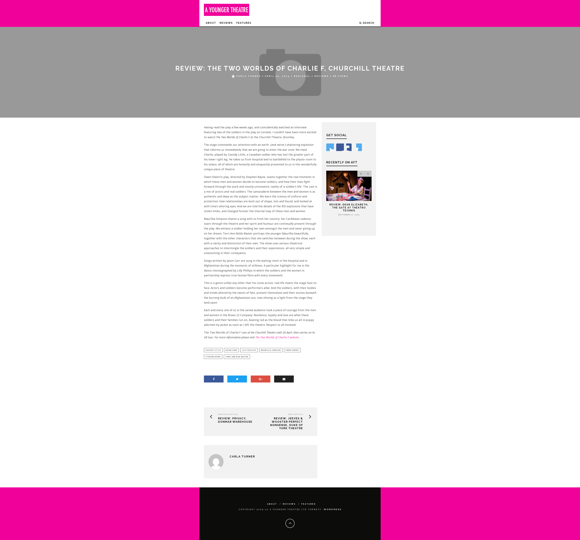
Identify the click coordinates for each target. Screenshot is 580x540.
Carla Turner (248, 76)
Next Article (295, 414)
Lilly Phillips (249, 350)
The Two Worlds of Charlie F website (277, 337)
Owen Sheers (292, 350)
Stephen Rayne (213, 357)
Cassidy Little (213, 350)
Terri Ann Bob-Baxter (237, 357)
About (211, 22)
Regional (302, 76)
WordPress (333, 509)
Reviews (226, 22)
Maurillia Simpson (271, 350)
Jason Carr (231, 350)
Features (243, 22)
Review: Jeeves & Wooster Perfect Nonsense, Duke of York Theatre (286, 423)
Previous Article (228, 414)
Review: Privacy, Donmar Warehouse (235, 420)
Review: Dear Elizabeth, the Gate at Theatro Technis (348, 207)
